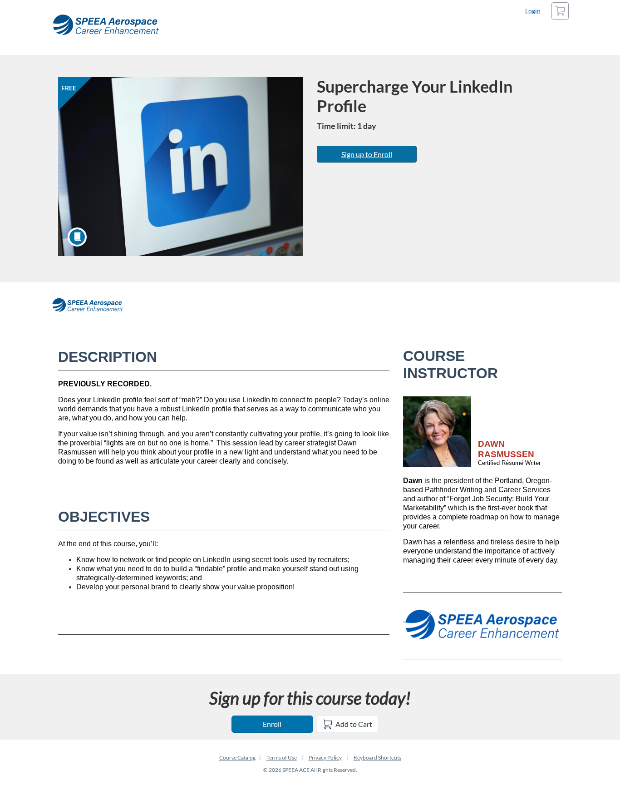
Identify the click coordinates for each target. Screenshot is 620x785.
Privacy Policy (325, 757)
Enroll (272, 724)
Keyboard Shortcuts (377, 757)
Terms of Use (281, 757)
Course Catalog (237, 757)
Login (533, 11)
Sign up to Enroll (366, 154)
